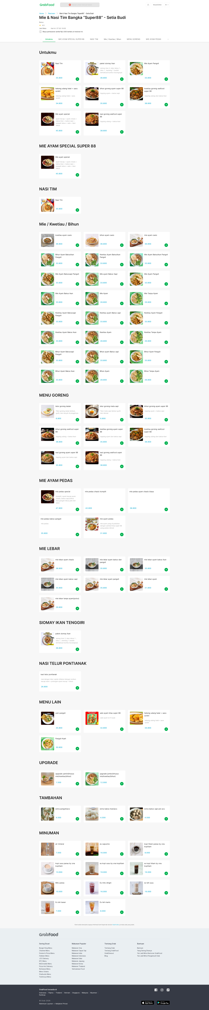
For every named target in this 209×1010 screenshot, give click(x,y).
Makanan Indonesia (79, 956)
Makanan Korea (77, 964)
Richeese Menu (44, 969)
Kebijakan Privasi (61, 1004)
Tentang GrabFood (111, 951)
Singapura (76, 993)
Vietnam (67, 993)
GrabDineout (109, 953)
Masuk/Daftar (157, 5)
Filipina (50, 993)
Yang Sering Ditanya (144, 951)
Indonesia (42, 993)
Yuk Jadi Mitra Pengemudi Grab (148, 956)
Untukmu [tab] (49, 39)
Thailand (59, 993)
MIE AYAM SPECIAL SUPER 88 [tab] (71, 39)
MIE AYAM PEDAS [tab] (153, 39)
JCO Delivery (44, 958)
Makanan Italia (77, 958)
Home (41, 13)
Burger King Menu (45, 948)
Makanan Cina (77, 948)
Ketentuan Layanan (46, 1004)
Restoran (51, 13)
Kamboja (42, 995)
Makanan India (77, 953)
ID (166, 5)
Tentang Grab (109, 948)
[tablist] (104, 39)
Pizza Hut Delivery (46, 966)
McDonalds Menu (45, 964)
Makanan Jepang (78, 961)
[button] (79, 5)
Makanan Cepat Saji (79, 951)
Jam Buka (42, 28)
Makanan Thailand (78, 966)
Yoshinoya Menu (45, 977)
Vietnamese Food (78, 969)
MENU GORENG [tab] (133, 39)
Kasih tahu (116, 924)
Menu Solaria (44, 971)
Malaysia (85, 993)
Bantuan (140, 948)
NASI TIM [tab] (94, 39)
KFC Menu (43, 961)
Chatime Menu (44, 951)
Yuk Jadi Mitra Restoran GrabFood (149, 953)
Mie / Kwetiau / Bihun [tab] (112, 39)
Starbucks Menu (45, 974)
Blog (106, 956)
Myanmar (93, 993)
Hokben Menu (44, 956)
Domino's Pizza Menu (47, 953)
